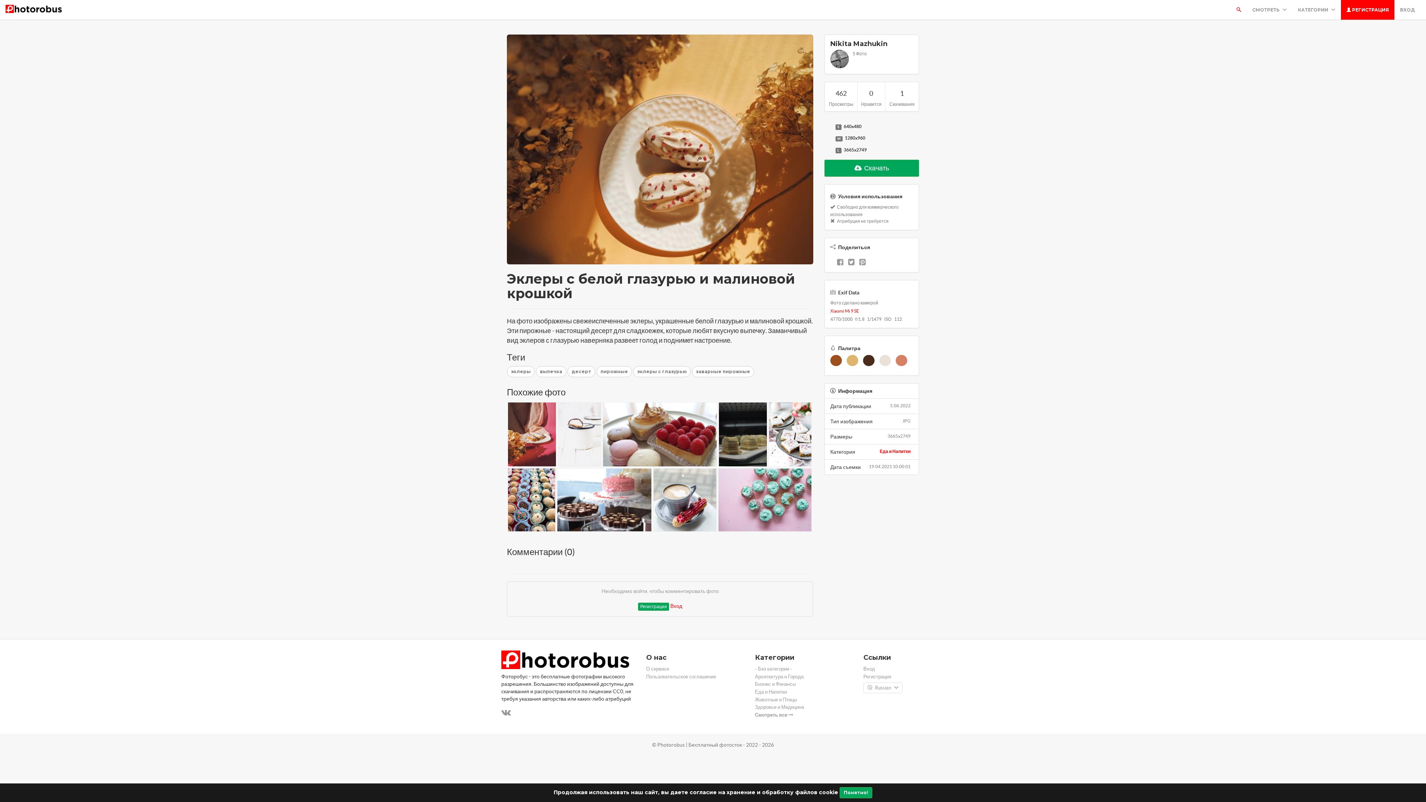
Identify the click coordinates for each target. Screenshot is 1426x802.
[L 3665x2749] (828, 150)
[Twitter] (851, 263)
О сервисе (657, 669)
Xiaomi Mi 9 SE (844, 311)
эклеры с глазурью (662, 371)
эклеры (521, 371)
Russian (883, 688)
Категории (1313, 10)
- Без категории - (773, 669)
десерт (581, 371)
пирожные (614, 371)
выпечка (551, 371)
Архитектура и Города (779, 676)
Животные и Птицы (776, 699)
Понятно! (856, 792)
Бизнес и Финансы (775, 684)
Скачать (876, 168)
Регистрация (1370, 10)
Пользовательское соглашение (681, 676)
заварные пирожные (723, 371)
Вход (1407, 10)
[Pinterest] (862, 263)
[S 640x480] (828, 127)
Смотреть (1266, 10)
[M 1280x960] (828, 138)
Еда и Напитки (895, 451)
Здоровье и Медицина (779, 707)
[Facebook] (840, 263)
